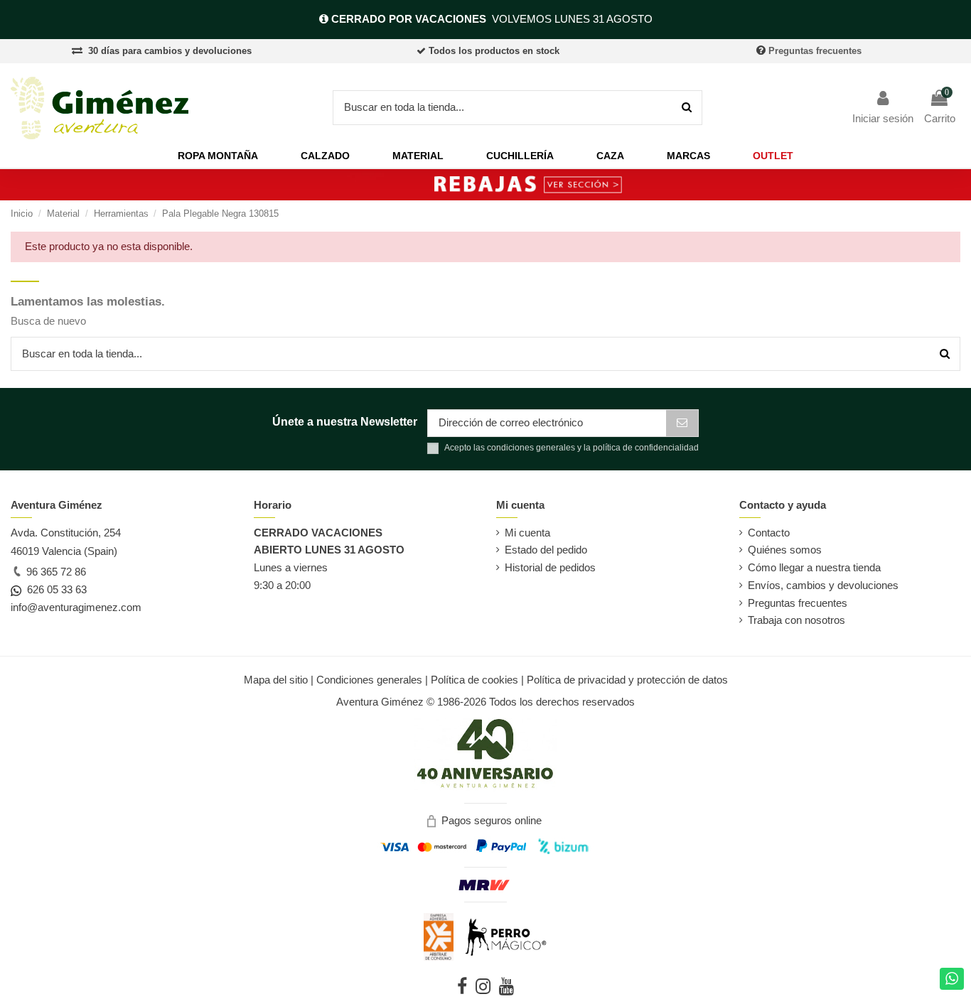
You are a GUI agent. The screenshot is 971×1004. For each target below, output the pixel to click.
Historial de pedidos (550, 567)
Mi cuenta (527, 533)
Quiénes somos (785, 550)
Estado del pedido (546, 550)
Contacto (769, 533)
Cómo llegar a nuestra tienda (814, 567)
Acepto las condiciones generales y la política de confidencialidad (571, 448)
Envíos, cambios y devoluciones (823, 585)
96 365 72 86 (54, 572)
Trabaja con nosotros (796, 620)
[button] (217, 156)
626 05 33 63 (54, 589)
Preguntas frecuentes (815, 50)
